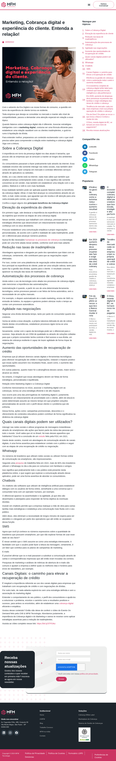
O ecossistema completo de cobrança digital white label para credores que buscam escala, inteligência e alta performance (99, 89)
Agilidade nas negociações (96, 48)
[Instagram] (10, 732)
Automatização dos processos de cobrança (98, 43)
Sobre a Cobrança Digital (95, 30)
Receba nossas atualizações (98, 130)
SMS (88, 69)
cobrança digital (66, 603)
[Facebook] (16, 732)
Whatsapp (89, 62)
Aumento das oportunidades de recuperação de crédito (97, 52)
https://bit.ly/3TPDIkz (46, 623)
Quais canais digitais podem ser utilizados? (98, 58)
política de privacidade (89, 674)
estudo (41, 436)
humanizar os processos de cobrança (42, 240)
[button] (89, 5)
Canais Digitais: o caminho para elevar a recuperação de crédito (99, 73)
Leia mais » (93, 232)
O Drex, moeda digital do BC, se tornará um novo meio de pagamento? (99, 124)
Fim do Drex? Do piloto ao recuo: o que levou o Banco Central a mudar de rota (100, 116)
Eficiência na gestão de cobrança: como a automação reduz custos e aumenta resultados (100, 80)
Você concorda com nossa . (78, 674)
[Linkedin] (4, 732)
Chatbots (88, 66)
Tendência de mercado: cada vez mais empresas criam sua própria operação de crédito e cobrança (99, 109)
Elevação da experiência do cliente (99, 34)
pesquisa (19, 463)
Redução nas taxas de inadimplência (94, 38)
